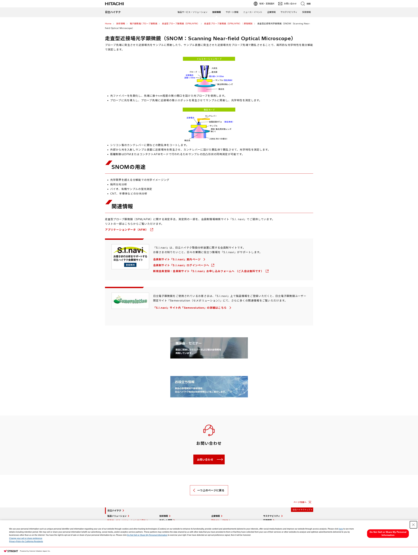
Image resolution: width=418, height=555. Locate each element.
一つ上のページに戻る (210, 490)
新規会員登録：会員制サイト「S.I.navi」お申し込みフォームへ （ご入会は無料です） (209, 271)
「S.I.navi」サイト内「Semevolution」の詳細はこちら (190, 307)
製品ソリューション (117, 516)
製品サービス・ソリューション (192, 12)
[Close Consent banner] (413, 524)
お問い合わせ (205, 459)
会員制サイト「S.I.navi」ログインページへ (181, 265)
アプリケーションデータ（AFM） (127, 229)
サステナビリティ (289, 12)
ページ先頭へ (300, 502)
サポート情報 (232, 12)
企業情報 (271, 12)
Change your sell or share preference (25, 538)
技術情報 (216, 12)
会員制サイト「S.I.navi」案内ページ (177, 259)
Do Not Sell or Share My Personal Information (147, 535)
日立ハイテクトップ (301, 509)
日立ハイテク (114, 510)
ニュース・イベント (252, 12)
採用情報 (306, 12)
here (341, 529)
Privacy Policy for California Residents (26, 541)
